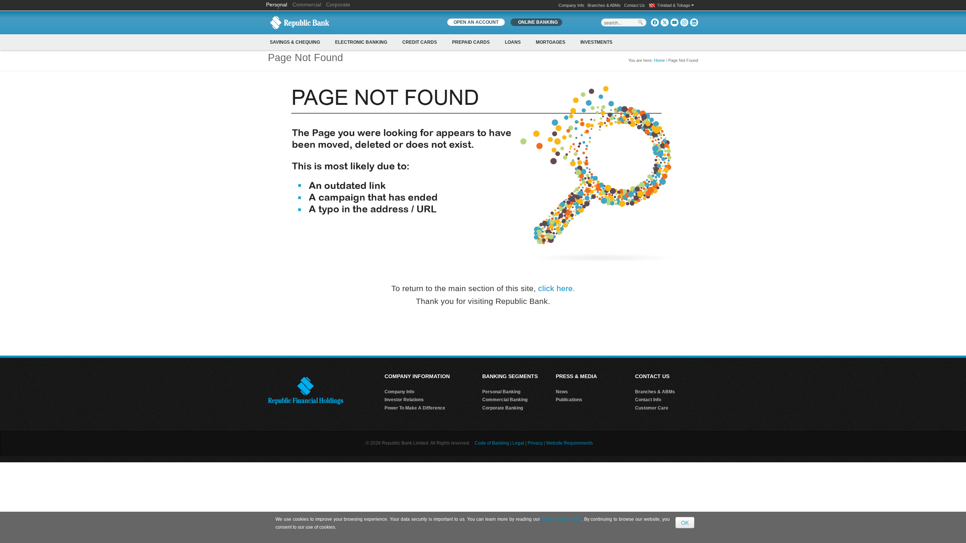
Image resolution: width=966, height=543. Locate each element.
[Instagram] (684, 22)
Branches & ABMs (604, 5)
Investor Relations (404, 399)
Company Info (571, 5)
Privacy (535, 443)
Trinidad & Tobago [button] (674, 5)
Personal (277, 5)
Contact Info (648, 399)
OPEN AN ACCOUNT (476, 22)
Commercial (306, 5)
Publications (569, 399)
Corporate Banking (502, 408)
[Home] (299, 22)
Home (659, 60)
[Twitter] (665, 22)
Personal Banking (501, 391)
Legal (518, 443)
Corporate (338, 5)
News (562, 391)
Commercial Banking (505, 399)
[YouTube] (674, 22)
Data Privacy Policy (561, 519)
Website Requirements (569, 443)
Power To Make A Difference (415, 408)
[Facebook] (655, 22)
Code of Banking (492, 443)
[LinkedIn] (694, 22)
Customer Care (651, 408)
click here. (556, 288)
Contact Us (634, 5)
